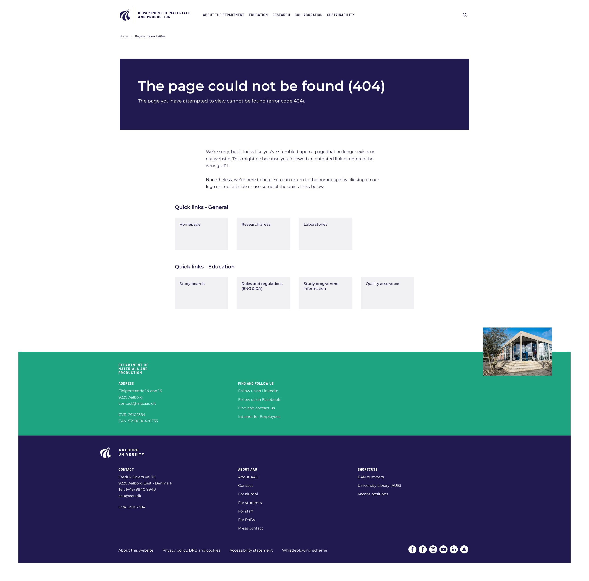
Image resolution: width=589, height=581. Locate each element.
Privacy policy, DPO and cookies (191, 550)
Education (258, 15)
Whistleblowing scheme (304, 550)
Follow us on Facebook (259, 399)
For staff (245, 511)
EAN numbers (371, 477)
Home (124, 36)
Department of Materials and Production (164, 15)
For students (250, 503)
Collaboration (309, 15)
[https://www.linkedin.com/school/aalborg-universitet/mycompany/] (454, 549)
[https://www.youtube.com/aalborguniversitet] (443, 549)
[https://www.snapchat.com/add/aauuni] (464, 549)
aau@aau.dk (129, 496)
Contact (245, 485)
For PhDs (246, 520)
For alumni (248, 494)
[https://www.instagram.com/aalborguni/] (433, 549)
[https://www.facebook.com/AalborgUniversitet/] (412, 549)
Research (281, 15)
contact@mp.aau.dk (137, 403)
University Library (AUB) (379, 485)
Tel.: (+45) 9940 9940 (137, 489)
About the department (223, 15)
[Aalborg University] (125, 15)
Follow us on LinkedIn (258, 391)
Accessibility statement (251, 550)
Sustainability (340, 15)
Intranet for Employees (259, 416)
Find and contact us (256, 408)
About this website (135, 550)
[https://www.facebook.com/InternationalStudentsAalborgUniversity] (423, 549)
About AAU (248, 477)
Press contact (250, 528)
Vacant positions (373, 494)
